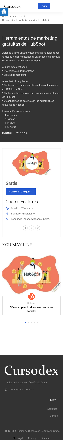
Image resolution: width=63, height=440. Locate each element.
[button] (25, 322)
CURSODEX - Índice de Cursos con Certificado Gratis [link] (31, 431)
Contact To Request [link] (20, 191)
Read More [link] (31, 274)
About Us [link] (52, 408)
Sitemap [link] (45, 438)
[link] (4, 12)
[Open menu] (56, 6)
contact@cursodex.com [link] (21, 389)
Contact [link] (54, 415)
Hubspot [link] (31, 303)
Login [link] (44, 6)
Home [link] (5, 16)
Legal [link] (20, 438)
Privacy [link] (32, 438)
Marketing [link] (17, 16)
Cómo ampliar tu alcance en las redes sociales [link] (31, 309)
